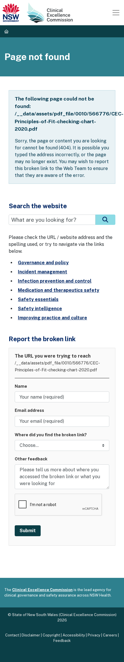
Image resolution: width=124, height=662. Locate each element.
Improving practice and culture (52, 318)
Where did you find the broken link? (51, 434)
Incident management (42, 272)
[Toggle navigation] (116, 12)
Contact (12, 635)
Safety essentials (38, 299)
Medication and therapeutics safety (58, 290)
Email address (29, 410)
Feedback (62, 640)
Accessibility (74, 635)
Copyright (51, 635)
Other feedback (31, 458)
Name (21, 386)
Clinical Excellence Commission (42, 590)
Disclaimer (31, 635)
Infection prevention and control (54, 281)
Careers (110, 635)
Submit (28, 530)
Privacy (94, 635)
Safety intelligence (40, 308)
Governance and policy (43, 262)
